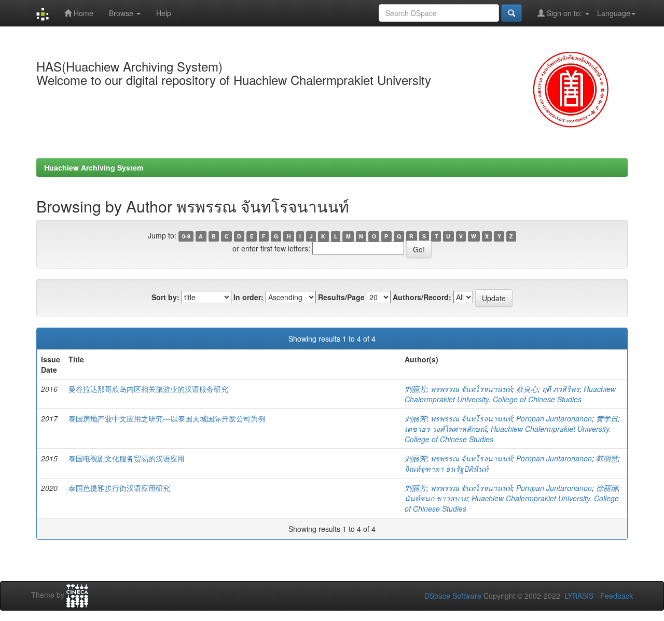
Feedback (616, 595)
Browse (122, 13)
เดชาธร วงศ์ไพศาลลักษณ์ (446, 429)
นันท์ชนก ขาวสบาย (436, 498)
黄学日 (607, 418)
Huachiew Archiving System (93, 167)
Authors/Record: (422, 297)
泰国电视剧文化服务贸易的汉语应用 (126, 458)
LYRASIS (578, 595)
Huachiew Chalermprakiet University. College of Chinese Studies (510, 394)
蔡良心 (527, 389)
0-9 (186, 236)
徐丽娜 (607, 488)
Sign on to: (564, 13)
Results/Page (341, 297)
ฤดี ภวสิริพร (560, 389)
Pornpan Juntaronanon (554, 418)
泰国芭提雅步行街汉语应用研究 (119, 488)
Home (82, 13)
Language (613, 13)
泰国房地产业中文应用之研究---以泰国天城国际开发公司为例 (166, 418)
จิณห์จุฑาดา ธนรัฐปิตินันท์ (446, 468)
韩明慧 (607, 458)
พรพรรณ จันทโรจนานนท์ (471, 389)
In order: (248, 297)
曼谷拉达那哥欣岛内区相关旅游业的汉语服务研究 (148, 389)
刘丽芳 (415, 389)
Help (163, 13)
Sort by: (165, 297)
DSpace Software (452, 595)
